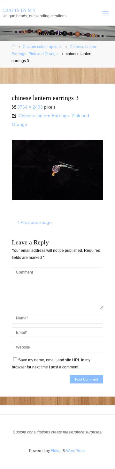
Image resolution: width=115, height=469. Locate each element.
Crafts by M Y (19, 10)
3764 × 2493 (30, 107)
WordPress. (76, 450)
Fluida (56, 450)
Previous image (36, 222)
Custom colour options (42, 47)
